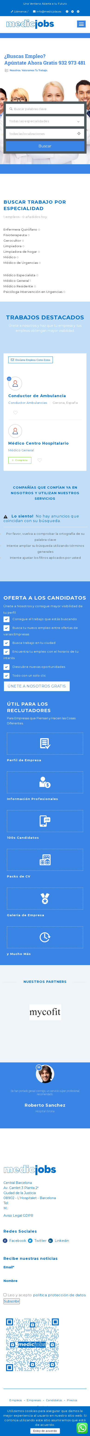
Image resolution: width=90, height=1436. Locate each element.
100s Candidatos (23, 837)
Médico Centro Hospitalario (38, 443)
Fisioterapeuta (16, 235)
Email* (8, 1267)
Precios (72, 1400)
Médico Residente (19, 286)
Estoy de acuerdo (45, 1431)
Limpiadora (13, 246)
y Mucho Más (19, 954)
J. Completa (20, 460)
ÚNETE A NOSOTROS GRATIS (37, 686)
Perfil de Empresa (24, 760)
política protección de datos (59, 1295)
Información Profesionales (32, 799)
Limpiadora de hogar (21, 251)
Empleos (15, 1400)
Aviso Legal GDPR (18, 1215)
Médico (11, 257)
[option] (45, 1014)
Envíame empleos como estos (32, 360)
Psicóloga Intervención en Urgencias (34, 292)
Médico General (17, 280)
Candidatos (54, 1400)
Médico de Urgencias (22, 263)
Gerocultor (13, 240)
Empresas (34, 1400)
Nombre (10, 1281)
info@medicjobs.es (48, 11)
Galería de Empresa (25, 915)
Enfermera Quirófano (21, 229)
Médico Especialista (21, 275)
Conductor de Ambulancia (37, 396)
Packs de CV (18, 876)
